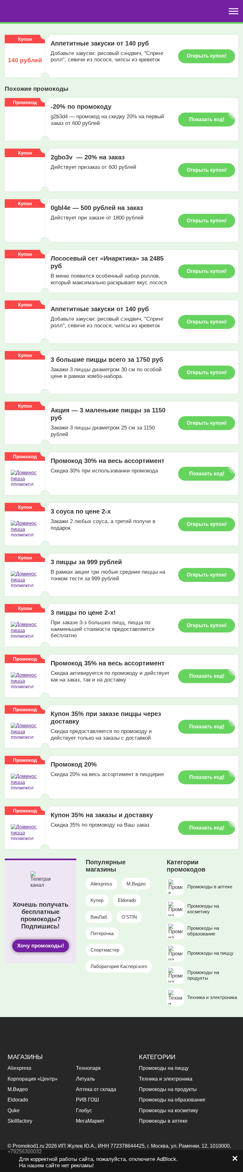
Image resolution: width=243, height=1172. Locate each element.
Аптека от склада (96, 1089)
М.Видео (136, 883)
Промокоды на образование (172, 1099)
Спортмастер (104, 950)
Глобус (84, 1110)
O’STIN (129, 917)
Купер (96, 900)
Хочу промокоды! (40, 946)
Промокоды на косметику (168, 1110)
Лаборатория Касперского (118, 966)
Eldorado (127, 900)
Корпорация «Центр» (33, 1079)
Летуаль (85, 1079)
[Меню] (233, 11)
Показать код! (206, 119)
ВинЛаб (98, 917)
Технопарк (88, 1068)
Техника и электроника (165, 1079)
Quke (14, 1110)
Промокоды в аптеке (163, 1121)
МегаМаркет (90, 1121)
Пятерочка (102, 933)
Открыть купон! (207, 56)
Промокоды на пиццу (164, 1068)
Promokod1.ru (29, 1146)
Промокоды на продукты (168, 1089)
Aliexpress (101, 883)
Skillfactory (20, 1121)
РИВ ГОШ (87, 1099)
